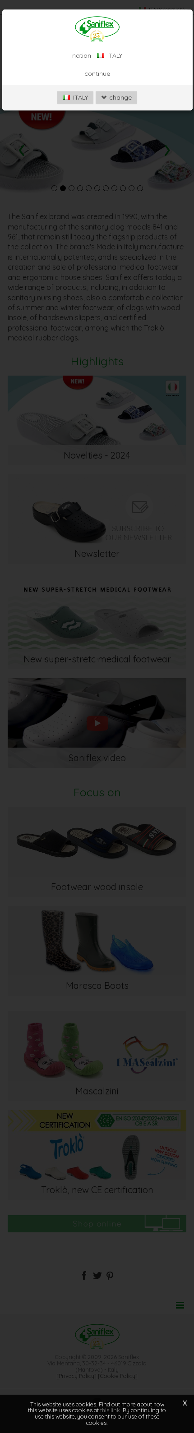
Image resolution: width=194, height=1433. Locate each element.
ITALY (79, 97)
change (119, 97)
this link (110, 1410)
